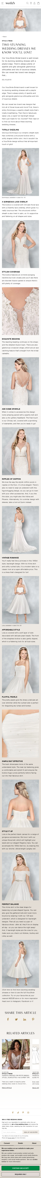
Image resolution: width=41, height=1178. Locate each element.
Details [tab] (20, 1143)
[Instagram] (28, 1112)
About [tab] (34, 1143)
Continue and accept (20, 1168)
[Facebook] (13, 1112)
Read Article (7, 1087)
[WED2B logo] (10, 3)
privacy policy (11, 1137)
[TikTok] (18, 1112)
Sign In (34, 3)
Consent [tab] (7, 1143)
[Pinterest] (23, 1112)
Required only (20, 1174)
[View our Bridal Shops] (31, 3)
